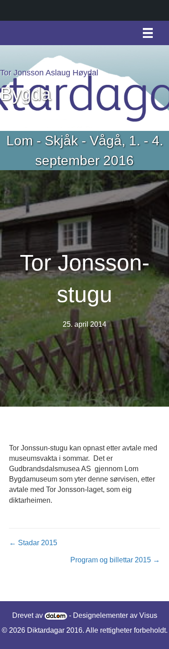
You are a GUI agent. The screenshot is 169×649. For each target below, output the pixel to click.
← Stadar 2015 (33, 543)
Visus (148, 615)
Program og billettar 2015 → (115, 560)
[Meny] (148, 33)
